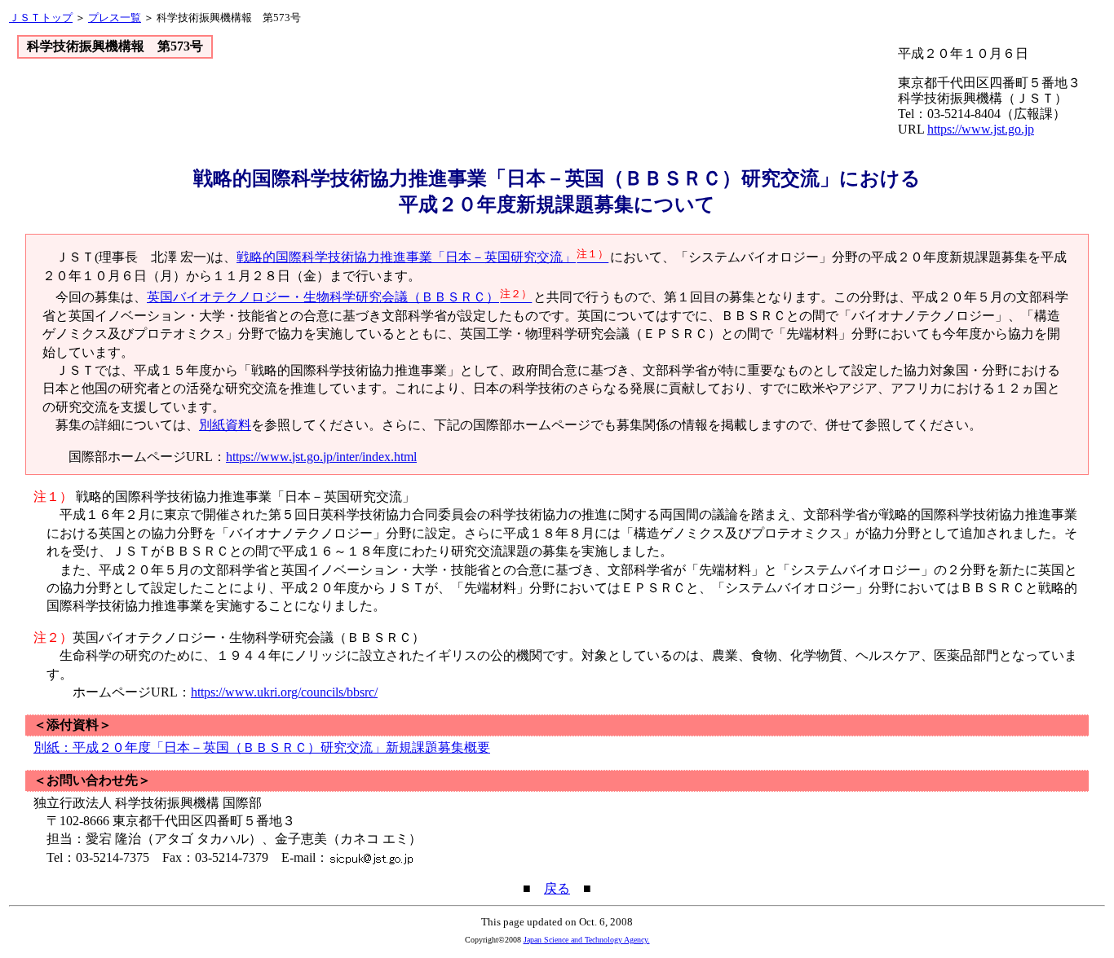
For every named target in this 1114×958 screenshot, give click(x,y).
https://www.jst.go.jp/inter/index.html (321, 457)
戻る (557, 888)
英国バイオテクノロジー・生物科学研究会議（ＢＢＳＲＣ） (339, 297)
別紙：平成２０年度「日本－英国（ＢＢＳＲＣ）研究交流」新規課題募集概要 (261, 747)
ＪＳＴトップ (41, 18)
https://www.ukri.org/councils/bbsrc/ (284, 692)
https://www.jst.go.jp (980, 129)
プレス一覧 (114, 18)
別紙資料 (225, 425)
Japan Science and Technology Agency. (587, 939)
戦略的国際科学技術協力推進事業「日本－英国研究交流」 (422, 257)
